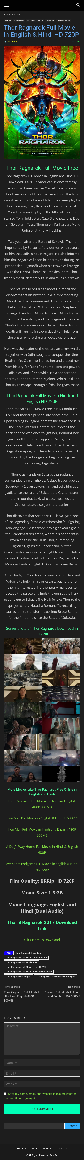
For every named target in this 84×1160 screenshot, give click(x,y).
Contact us (62, 1148)
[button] (6, 5)
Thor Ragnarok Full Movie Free (21, 962)
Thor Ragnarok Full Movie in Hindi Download (29, 971)
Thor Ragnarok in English (18, 976)
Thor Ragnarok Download (28, 952)
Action (17, 14)
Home (7, 14)
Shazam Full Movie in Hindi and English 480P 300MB (62, 994)
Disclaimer (46, 1148)
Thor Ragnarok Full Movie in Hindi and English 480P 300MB (22, 996)
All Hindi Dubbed (35, 20)
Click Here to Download (42, 940)
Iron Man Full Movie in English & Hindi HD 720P (42, 818)
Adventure (19, 20)
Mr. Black (12, 41)
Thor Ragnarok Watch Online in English (55, 976)
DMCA (33, 1148)
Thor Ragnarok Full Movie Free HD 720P (26, 966)
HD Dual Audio (63, 20)
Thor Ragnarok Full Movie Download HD (26, 957)
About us (21, 1148)
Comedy (50, 20)
